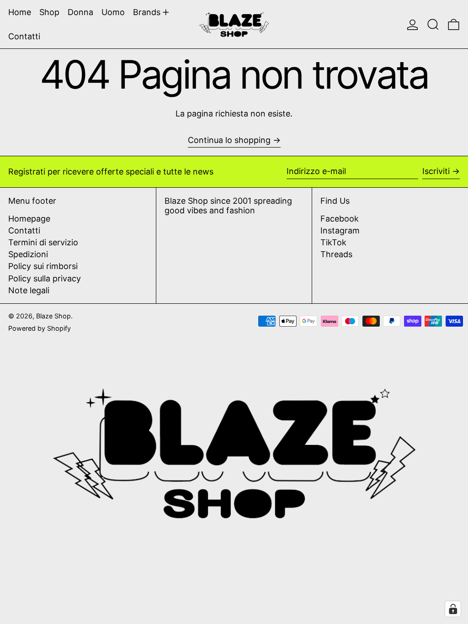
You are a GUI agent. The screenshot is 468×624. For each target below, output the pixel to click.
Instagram (340, 230)
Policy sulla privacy (44, 278)
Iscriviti (436, 171)
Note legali (28, 290)
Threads (336, 254)
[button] (433, 24)
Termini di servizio (43, 242)
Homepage (29, 218)
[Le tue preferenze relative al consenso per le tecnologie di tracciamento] (453, 609)
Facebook (339, 218)
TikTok (333, 242)
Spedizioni (28, 254)
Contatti (24, 230)
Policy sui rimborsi (43, 266)
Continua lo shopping (229, 140)
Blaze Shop (53, 316)
